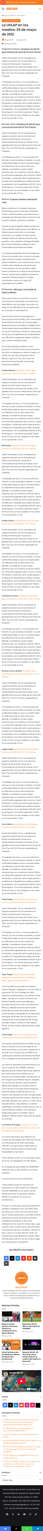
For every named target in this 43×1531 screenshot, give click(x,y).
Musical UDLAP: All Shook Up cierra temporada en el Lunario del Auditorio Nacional (31, 1356)
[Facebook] (6, 1258)
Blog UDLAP (9, 40)
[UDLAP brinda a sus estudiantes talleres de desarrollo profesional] (11, 1345)
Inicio (5, 15)
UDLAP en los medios (17, 15)
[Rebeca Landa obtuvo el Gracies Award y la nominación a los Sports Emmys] (11, 1316)
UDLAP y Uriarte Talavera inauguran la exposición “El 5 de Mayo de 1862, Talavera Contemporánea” (19, 977)
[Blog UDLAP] (12, 8)
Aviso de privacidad (31, 1508)
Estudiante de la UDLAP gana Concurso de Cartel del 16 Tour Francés (20, 674)
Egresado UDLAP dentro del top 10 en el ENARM (31, 1326)
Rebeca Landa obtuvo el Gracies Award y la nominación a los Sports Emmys (9, 1328)
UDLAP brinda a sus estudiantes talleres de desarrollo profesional (11, 1355)
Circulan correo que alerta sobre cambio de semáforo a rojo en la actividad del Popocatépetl (21, 1128)
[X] (12, 1258)
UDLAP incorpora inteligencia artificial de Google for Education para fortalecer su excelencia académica (22, 1449)
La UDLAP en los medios (22, 1250)
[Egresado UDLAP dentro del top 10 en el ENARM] (31, 1316)
